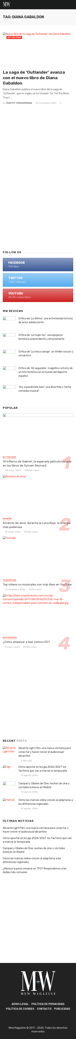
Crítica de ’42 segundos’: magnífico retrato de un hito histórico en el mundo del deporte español (45, 372)
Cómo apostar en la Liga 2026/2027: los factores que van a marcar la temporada (42, 768)
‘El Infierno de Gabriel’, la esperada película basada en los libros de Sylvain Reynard (37, 463)
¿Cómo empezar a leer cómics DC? (26, 642)
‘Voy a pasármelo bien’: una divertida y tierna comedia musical (44, 388)
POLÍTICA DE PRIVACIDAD (47, 1004)
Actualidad (14, 37)
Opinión (7, 519)
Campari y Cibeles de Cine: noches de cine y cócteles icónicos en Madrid (44, 785)
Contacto (44, 1008)
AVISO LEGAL (20, 1004)
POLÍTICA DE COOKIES (20, 1008)
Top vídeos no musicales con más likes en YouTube (37, 584)
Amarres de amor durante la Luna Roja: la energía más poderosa (37, 525)
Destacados (10, 637)
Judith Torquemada (19, 103)
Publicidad (62, 1008)
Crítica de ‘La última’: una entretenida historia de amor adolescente (45, 320)
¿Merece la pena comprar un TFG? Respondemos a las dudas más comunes (35, 870)
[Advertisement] (38, 205)
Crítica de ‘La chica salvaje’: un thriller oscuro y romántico (45, 353)
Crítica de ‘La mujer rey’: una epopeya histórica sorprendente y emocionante (41, 337)
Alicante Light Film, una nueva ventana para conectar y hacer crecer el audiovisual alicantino (44, 752)
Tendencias (9, 580)
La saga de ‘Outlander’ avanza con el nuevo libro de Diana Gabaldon (34, 77)
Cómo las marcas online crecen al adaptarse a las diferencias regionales (45, 801)
